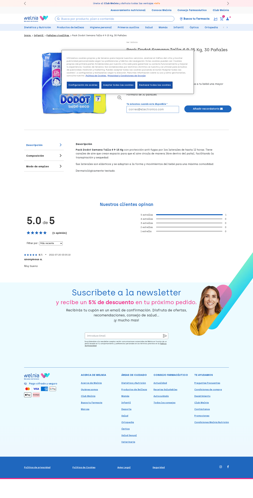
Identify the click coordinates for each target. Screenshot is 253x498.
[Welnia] (36, 19)
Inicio (27, 35)
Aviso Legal (124, 467)
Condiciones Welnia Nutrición (211, 422)
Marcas (85, 409)
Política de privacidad (37, 467)
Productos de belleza (70, 27)
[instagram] (221, 467)
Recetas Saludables (165, 389)
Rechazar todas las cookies (155, 85)
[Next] (226, 3)
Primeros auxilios (128, 27)
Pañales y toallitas (58, 35)
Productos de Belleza (134, 389)
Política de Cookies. (96, 75)
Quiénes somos (89, 389)
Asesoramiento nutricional (128, 10)
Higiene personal (101, 27)
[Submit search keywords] (58, 19)
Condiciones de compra (208, 389)
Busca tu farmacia (91, 402)
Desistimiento (202, 396)
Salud (149, 27)
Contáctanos (202, 409)
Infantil (178, 27)
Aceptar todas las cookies (118, 85)
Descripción (34, 145)
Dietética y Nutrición (37, 27)
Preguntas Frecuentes (207, 383)
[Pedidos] (215, 18)
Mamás (163, 27)
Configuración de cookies (83, 85)
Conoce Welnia (161, 10)
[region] (127, 72)
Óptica (194, 27)
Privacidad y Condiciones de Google (127, 75)
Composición (35, 155)
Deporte (126, 409)
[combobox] (115, 19)
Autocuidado (161, 396)
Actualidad (160, 383)
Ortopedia (211, 27)
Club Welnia (221, 10)
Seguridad (158, 467)
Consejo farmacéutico (192, 10)
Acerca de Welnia (91, 383)
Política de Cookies (83, 467)
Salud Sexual (129, 435)
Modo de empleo (37, 166)
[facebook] (228, 467)
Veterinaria (128, 442)
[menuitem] (227, 19)
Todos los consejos (164, 402)
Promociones (201, 415)
